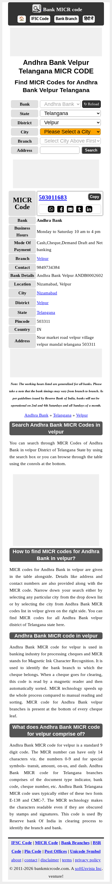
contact (30, 860)
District (25, 123)
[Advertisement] (56, 42)
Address (24, 150)
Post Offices (56, 851)
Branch (25, 141)
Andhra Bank (36, 415)
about (16, 860)
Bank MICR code (62, 9)
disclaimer (49, 860)
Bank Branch (66, 19)
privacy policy (88, 860)
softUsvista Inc (88, 868)
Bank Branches (75, 842)
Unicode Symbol (85, 851)
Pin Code (32, 851)
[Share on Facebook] (60, 209)
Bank (25, 104)
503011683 (53, 197)
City (25, 132)
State (24, 113)
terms (67, 860)
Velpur (43, 258)
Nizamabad (47, 293)
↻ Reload (91, 104)
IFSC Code (40, 19)
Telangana (46, 312)
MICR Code (46, 842)
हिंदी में (88, 19)
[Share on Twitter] (79, 209)
